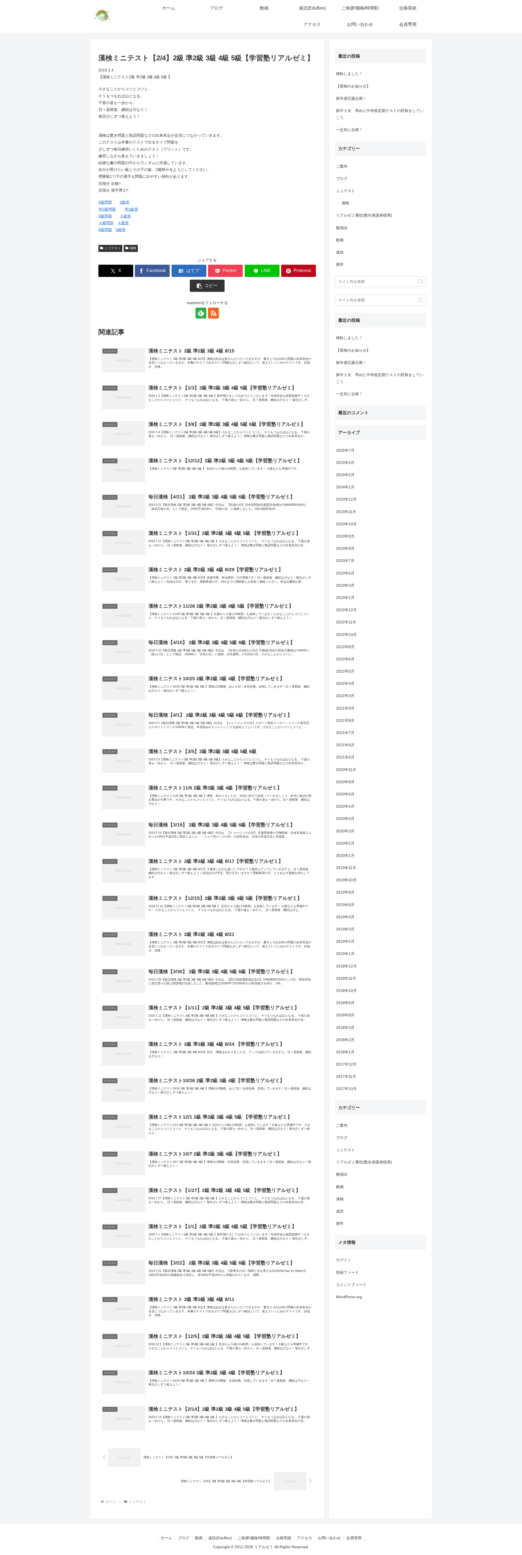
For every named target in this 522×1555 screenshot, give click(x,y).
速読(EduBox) (220, 1538)
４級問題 (106, 223)
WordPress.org (349, 1297)
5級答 (121, 229)
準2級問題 (107, 209)
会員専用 (354, 1538)
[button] (207, 286)
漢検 (133, 248)
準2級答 (131, 209)
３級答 (125, 216)
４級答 (123, 223)
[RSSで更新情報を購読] (213, 313)
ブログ (183, 1538)
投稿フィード (347, 1272)
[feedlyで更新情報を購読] (200, 313)
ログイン (343, 1260)
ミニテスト (112, 248)
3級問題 (105, 216)
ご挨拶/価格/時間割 (254, 1538)
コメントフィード (351, 1284)
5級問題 (105, 229)
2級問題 (105, 202)
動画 (199, 1538)
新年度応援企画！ (351, 98)
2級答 (124, 202)
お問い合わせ (329, 1538)
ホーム (166, 1538)
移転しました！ (349, 73)
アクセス (304, 1538)
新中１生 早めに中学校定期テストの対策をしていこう (380, 114)
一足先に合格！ (349, 129)
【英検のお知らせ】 (353, 86)
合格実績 (283, 1538)
